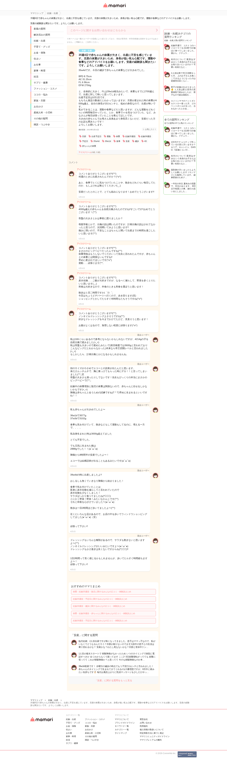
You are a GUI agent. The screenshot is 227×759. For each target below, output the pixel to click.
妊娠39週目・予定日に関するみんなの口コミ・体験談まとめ (100, 620)
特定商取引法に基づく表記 (152, 733)
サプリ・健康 (41, 82)
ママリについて (122, 719)
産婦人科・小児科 (43, 112)
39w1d (108, 141)
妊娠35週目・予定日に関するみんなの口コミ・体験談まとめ (100, 599)
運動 (109, 136)
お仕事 (37, 64)
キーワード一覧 (122, 726)
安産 (128, 141)
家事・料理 (39, 70)
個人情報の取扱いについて (152, 729)
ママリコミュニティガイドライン (155, 736)
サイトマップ (121, 733)
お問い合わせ (146, 723)
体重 (118, 136)
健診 (137, 141)
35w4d (96, 141)
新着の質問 (39, 28)
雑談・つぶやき (42, 124)
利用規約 (144, 726)
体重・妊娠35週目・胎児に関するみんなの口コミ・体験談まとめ (102, 592)
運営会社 (144, 719)
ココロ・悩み (41, 94)
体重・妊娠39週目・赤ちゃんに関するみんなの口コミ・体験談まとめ (104, 613)
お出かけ (38, 106)
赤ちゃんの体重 (89, 146)
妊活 (36, 76)
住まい (37, 58)
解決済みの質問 (42, 34)
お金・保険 (39, 52)
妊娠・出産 (39, 40)
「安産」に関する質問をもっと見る (113, 680)
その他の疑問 (41, 118)
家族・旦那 (39, 100)
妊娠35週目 (130, 136)
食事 (118, 141)
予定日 (85, 141)
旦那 (84, 136)
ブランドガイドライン (125, 723)
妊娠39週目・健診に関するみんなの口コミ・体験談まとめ (99, 606)
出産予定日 (96, 136)
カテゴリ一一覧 (122, 729)
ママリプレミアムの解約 (151, 740)
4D (145, 141)
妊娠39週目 (146, 136)
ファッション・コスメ (45, 88)
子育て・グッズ (42, 46)
